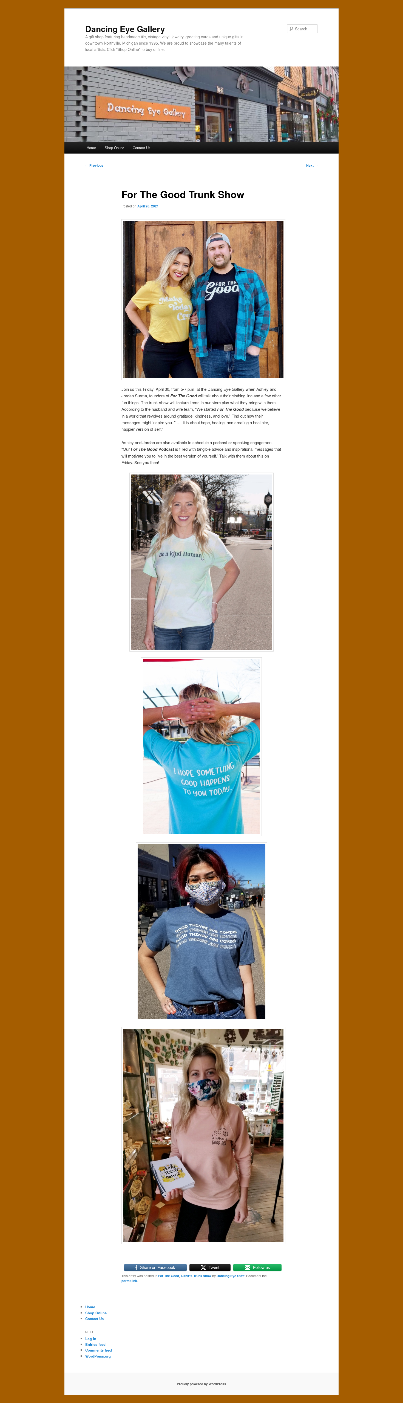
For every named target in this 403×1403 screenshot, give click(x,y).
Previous (94, 165)
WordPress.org (98, 1356)
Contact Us (142, 147)
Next (312, 165)
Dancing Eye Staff (231, 1275)
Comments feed (98, 1350)
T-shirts (186, 1275)
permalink (129, 1280)
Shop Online (114, 147)
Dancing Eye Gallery (125, 28)
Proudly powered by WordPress (201, 1383)
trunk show (202, 1275)
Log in (90, 1338)
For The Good (168, 1275)
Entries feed (95, 1344)
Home (91, 147)
